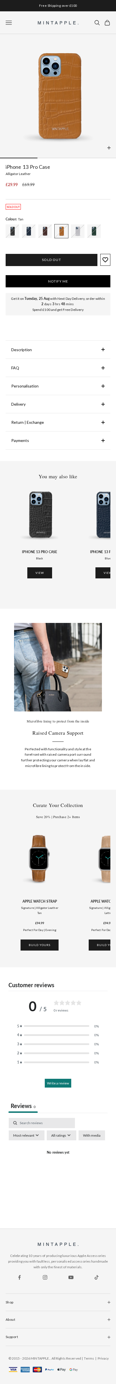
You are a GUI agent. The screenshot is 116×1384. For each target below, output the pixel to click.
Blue (108, 558)
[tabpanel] (58, 1166)
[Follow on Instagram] (45, 1277)
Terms (89, 1358)
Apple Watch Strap (40, 901)
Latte (107, 913)
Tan (39, 913)
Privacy (103, 1358)
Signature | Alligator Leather (39, 907)
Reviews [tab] (23, 1105)
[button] (58, 1026)
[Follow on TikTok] (96, 1277)
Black (39, 558)
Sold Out (51, 260)
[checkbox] (92, 1135)
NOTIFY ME (58, 281)
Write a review (58, 1083)
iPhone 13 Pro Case (39, 552)
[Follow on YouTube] (71, 1277)
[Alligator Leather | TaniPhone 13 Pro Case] (12, 231)
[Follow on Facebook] (19, 1277)
